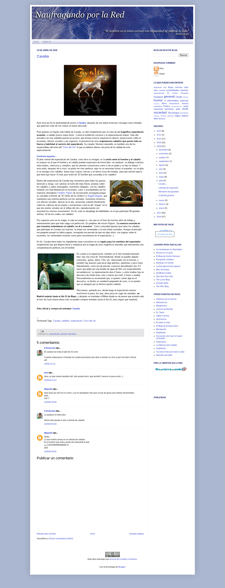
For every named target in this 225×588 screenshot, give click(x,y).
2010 (159, 139)
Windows (162, 119)
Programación (176, 106)
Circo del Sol (69, 147)
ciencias (178, 87)
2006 (159, 217)
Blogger (121, 567)
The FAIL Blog (162, 286)
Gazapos (158, 96)
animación (158, 87)
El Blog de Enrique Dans (167, 326)
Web (156, 119)
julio (161, 169)
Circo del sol (90, 321)
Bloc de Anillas (162, 269)
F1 (168, 93)
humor (158, 100)
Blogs (170, 87)
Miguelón (48, 389)
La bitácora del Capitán (166, 345)
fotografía (184, 93)
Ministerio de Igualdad (169, 192)
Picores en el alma (164, 253)
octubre (162, 157)
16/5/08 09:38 (50, 402)
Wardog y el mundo (165, 263)
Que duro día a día (164, 276)
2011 (159, 135)
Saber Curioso (162, 316)
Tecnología (173, 112)
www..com (166, 230)
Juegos (156, 103)
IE (165, 101)
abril (161, 180)
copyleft (162, 90)
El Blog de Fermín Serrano (168, 256)
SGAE (185, 109)
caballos (66, 321)
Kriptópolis (161, 332)
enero (162, 208)
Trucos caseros (167, 116)
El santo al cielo (163, 322)
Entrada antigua (136, 534)
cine (186, 87)
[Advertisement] (167, 453)
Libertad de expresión (168, 188)
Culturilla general (166, 195)
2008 (159, 146)
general (64, 334)
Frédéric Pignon (64, 193)
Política (166, 106)
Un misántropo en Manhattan (169, 249)
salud (185, 106)
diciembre (163, 150)
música (185, 103)
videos (185, 115)
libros (164, 103)
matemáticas (174, 103)
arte (165, 87)
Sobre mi (47, 42)
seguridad (158, 109)
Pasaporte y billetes (165, 259)
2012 (159, 131)
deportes (184, 90)
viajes (178, 115)
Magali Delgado (95, 196)
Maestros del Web (164, 355)
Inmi (46, 373)
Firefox (175, 93)
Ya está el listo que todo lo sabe (170, 352)
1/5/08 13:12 (49, 364)
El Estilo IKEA (162, 283)
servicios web (172, 109)
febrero (162, 204)
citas (156, 90)
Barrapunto (161, 329)
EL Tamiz (160, 312)
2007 (159, 213)
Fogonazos (161, 342)
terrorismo (184, 113)
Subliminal (161, 348)
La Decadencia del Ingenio (168, 266)
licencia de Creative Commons (123, 559)
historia (185, 97)
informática (173, 100)
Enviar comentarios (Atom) (61, 538)
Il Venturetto (49, 348)
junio (161, 173)
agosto (162, 165)
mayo (161, 177)
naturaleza (72, 334)
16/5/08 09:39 (50, 424)
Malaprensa (161, 306)
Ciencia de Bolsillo (164, 309)
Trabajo (156, 116)
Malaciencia (161, 302)
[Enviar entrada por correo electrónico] (42, 331)
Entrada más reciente (46, 534)
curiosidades (172, 90)
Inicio (36, 42)
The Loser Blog (163, 280)
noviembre (164, 153)
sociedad (160, 112)
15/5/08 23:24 (50, 380)
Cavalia (43, 56)
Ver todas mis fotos (164, 234)
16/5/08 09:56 (50, 451)
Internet (184, 100)
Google (179, 97)
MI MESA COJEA (163, 273)
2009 (159, 142)
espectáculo (76, 321)
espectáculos (54, 334)
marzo (162, 200)
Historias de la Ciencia (166, 299)
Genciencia (161, 319)
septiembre (164, 161)
